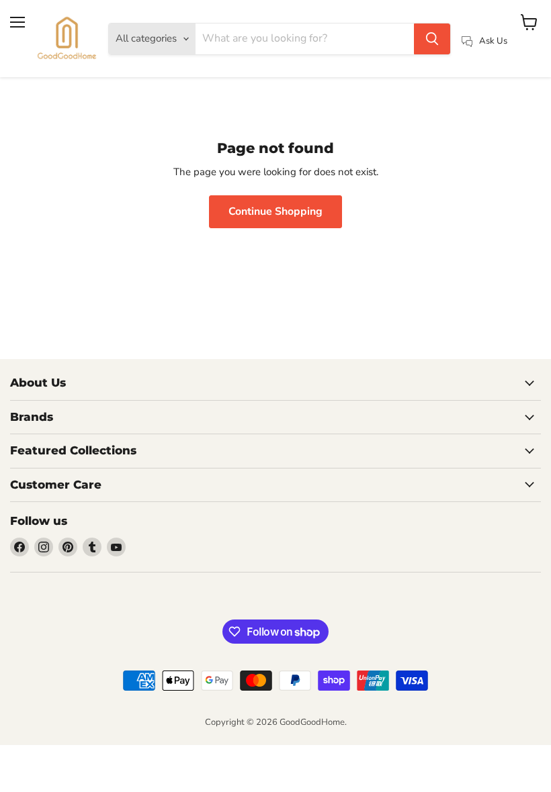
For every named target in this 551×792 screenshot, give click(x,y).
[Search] (432, 38)
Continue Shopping (275, 211)
